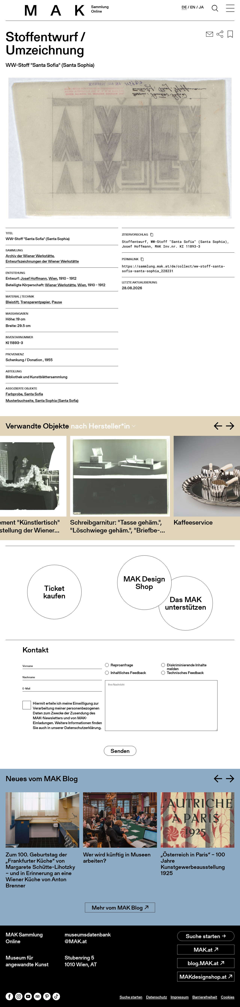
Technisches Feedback (185, 673)
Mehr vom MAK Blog (117, 907)
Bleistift (12, 302)
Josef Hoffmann (33, 278)
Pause (57, 302)
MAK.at (203, 950)
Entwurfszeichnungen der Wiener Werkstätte (42, 261)
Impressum (180, 997)
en (192, 7)
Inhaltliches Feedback (128, 673)
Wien (53, 278)
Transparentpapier (35, 302)
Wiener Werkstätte (60, 285)
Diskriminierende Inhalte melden (186, 667)
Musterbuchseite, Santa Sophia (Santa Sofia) (42, 400)
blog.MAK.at (203, 963)
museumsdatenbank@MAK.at (88, 938)
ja (201, 7)
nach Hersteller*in (100, 426)
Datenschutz (156, 997)
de (184, 7)
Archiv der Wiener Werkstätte (30, 256)
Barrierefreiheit (204, 997)
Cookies (227, 997)
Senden (120, 751)
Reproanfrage (122, 665)
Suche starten (203, 936)
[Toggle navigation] (230, 9)
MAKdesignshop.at (202, 977)
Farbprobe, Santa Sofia (24, 394)
